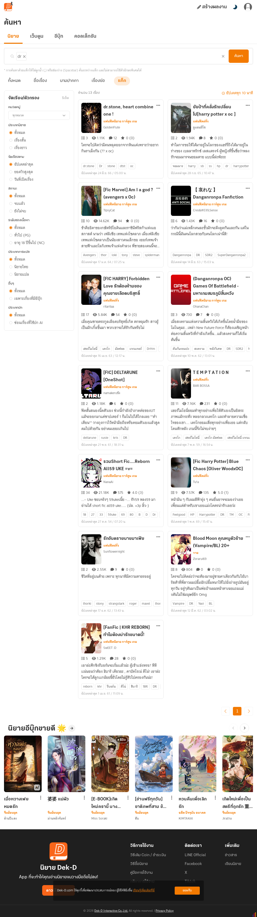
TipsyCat (109, 210)
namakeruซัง (111, 393)
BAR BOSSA (201, 386)
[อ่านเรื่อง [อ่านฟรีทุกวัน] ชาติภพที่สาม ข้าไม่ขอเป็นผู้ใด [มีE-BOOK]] (154, 764)
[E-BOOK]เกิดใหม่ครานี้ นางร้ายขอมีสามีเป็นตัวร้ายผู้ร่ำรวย (106, 803)
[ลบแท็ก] (23, 55)
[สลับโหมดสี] (235, 7)
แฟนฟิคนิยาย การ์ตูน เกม (120, 121)
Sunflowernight (113, 551)
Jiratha (227, 818)
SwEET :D (109, 648)
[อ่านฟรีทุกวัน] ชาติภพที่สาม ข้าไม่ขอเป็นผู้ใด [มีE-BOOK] (150, 803)
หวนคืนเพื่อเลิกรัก (193, 803)
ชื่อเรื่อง (40, 81)
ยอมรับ (187, 890)
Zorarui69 (200, 559)
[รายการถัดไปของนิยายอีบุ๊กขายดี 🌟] (244, 728)
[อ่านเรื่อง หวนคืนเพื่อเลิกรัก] (197, 764)
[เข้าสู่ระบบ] (248, 7)
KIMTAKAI (186, 818)
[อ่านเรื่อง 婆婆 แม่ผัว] (66, 764)
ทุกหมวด (18, 115)
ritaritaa (108, 306)
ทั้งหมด (14, 81)
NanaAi (108, 482)
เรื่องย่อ (98, 81)
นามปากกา (69, 81)
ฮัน (137, 818)
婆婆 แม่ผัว (58, 799)
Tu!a (196, 482)
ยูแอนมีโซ (199, 127)
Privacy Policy (165, 910)
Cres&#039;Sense (205, 210)
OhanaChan (201, 306)
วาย (195, 553)
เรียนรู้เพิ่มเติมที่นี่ (144, 890)
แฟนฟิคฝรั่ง (201, 121)
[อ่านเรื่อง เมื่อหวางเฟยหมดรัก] (23, 764)
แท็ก (122, 81)
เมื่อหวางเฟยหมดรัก (16, 803)
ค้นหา (238, 56)
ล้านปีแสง (10, 818)
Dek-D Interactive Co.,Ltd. (111, 910)
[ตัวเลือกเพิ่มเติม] (158, 106)
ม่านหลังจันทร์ (57, 818)
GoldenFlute (111, 127)
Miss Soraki (99, 818)
